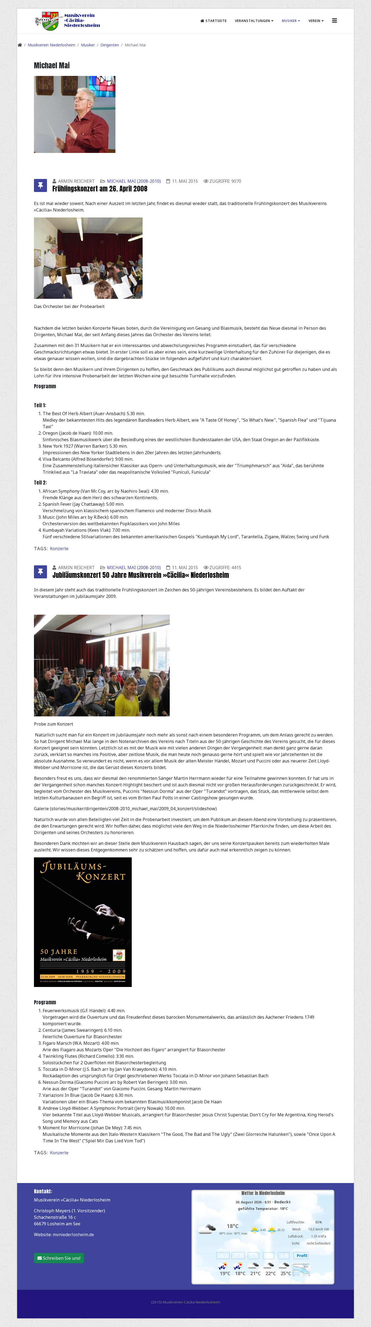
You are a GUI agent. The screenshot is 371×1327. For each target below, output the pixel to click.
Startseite (216, 20)
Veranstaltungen (252, 20)
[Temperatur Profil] (301, 1270)
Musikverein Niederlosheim (51, 44)
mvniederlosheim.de (73, 1235)
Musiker (289, 20)
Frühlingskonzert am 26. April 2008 (99, 189)
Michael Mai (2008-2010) (134, 181)
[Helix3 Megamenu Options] (334, 20)
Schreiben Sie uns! (61, 1258)
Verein (314, 20)
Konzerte (59, 549)
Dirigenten (109, 44)
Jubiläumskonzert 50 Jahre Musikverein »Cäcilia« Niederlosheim (140, 575)
